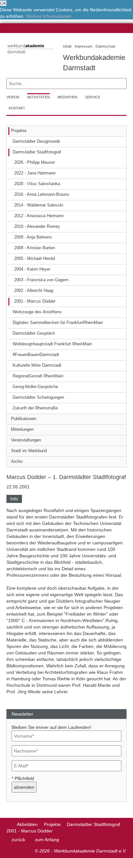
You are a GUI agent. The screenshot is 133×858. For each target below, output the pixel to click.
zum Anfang (47, 839)
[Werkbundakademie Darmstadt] (29, 54)
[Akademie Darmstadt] (8, 824)
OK (3, 3)
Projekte (52, 824)
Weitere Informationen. (49, 16)
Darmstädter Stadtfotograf (93, 824)
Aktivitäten (27, 824)
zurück (18, 839)
